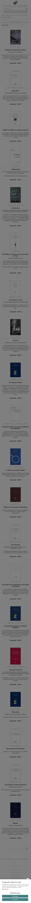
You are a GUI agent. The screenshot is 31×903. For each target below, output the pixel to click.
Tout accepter (15, 896)
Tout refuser (15, 899)
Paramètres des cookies (15, 892)
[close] (27, 879)
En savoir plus (5, 889)
